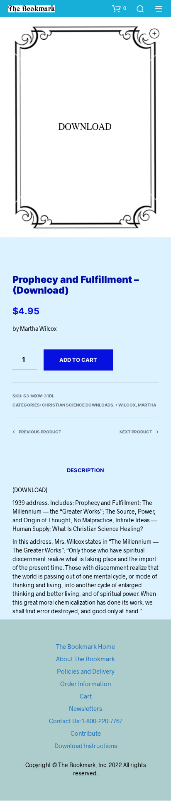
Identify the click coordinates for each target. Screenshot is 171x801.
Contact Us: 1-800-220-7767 (85, 720)
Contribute (86, 733)
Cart (86, 696)
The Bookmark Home (85, 646)
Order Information (85, 683)
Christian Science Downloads (77, 404)
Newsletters (85, 708)
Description (85, 470)
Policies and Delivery (86, 671)
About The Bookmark (85, 658)
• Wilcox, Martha (135, 404)
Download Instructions (85, 745)
